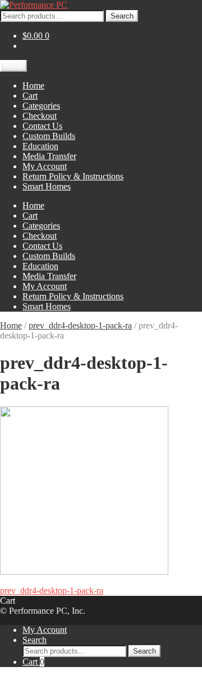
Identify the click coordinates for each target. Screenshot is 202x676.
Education (40, 146)
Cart (30, 95)
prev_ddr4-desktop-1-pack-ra (80, 325)
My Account (44, 166)
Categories (41, 105)
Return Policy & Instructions (72, 176)
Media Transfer (49, 156)
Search (122, 16)
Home (33, 85)
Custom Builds (48, 136)
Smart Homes (46, 186)
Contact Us (42, 126)
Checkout (39, 116)
